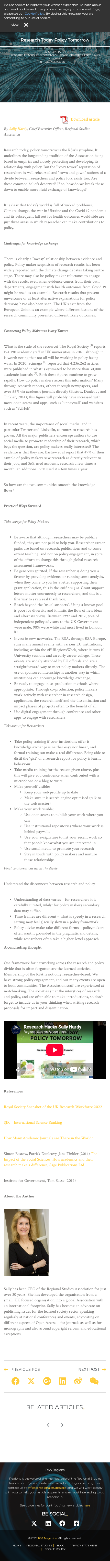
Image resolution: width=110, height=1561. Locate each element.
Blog (60, 1545)
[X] (34, 1523)
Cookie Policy (55, 1549)
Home (17, 1545)
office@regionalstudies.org (47, 1488)
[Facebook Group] (76, 1523)
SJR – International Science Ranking (33, 1122)
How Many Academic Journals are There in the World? (48, 1138)
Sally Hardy (18, 129)
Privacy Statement (83, 1545)
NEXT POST (89, 1369)
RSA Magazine (47, 1538)
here (87, 1505)
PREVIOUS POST (26, 1369)
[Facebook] (62, 1523)
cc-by (61, 61)
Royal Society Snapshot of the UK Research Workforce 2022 (53, 1107)
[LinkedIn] (48, 1523)
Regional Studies (39, 1545)
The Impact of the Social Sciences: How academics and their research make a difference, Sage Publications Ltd (50, 1159)
